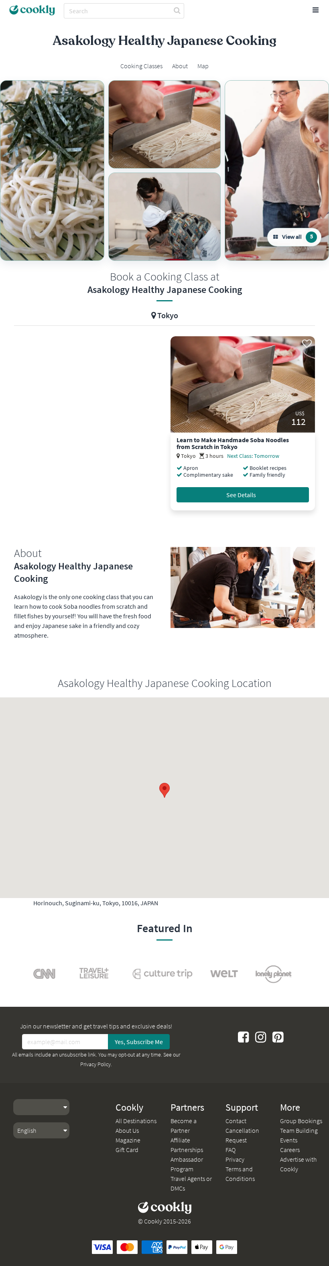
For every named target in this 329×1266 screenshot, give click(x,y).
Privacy (234, 1159)
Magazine (128, 1140)
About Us (127, 1130)
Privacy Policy (95, 1064)
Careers (290, 1150)
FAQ (230, 1150)
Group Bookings (301, 1121)
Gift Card (127, 1150)
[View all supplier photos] (52, 170)
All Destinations (136, 1121)
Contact (235, 1121)
